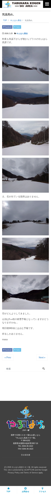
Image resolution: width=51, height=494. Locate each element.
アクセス (42, 491)
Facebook (8, 27)
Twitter (18, 27)
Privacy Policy (14, 473)
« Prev (8, 357)
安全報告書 (25, 455)
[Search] (43, 368)
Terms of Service (31, 473)
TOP (8, 491)
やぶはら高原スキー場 (21, 467)
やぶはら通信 (22, 33)
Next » (42, 357)
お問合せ (25, 491)
